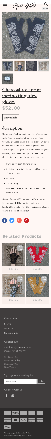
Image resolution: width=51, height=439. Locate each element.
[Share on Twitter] (11, 220)
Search (7, 323)
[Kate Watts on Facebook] (6, 397)
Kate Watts (25, 432)
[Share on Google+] (19, 220)
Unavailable (10, 117)
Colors (29, 435)
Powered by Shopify (12, 435)
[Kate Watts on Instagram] (12, 397)
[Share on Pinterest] (26, 220)
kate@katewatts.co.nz (21, 347)
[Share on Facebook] (4, 220)
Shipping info (11, 332)
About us (8, 328)
